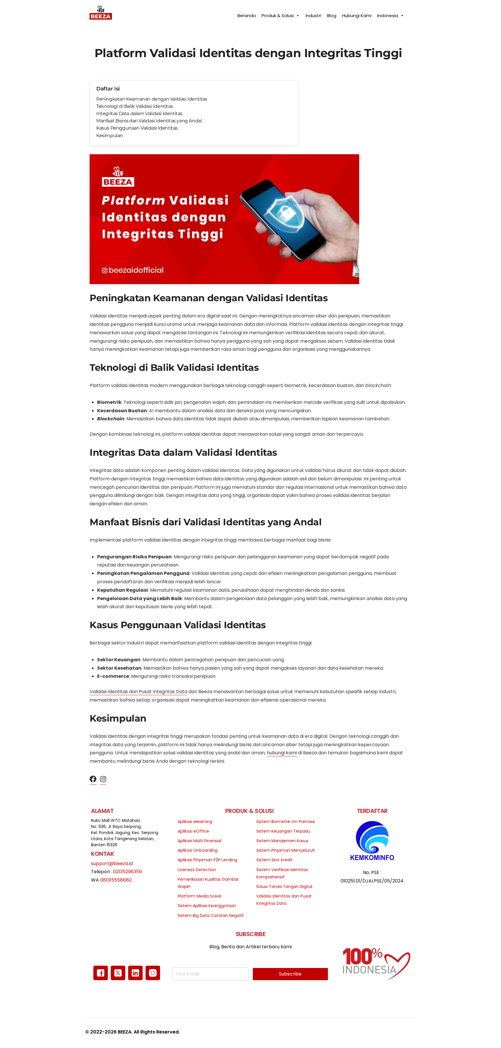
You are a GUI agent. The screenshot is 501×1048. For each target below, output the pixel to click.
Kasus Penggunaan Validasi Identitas (137, 128)
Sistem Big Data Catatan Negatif (211, 915)
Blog (331, 14)
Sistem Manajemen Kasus (282, 841)
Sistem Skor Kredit (274, 860)
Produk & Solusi (278, 14)
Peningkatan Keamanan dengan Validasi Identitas (151, 99)
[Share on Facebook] (93, 779)
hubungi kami (282, 752)
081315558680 (116, 880)
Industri (313, 14)
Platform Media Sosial (199, 896)
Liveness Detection (197, 870)
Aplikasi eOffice (193, 831)
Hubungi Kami (356, 14)
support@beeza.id (112, 863)
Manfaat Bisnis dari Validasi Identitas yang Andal (149, 120)
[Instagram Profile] (103, 779)
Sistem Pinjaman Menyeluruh (285, 850)
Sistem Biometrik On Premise (285, 821)
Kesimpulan (109, 135)
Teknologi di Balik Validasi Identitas (134, 106)
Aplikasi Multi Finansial (199, 841)
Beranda (246, 14)
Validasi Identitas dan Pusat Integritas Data (138, 691)
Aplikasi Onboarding (197, 850)
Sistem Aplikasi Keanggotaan (207, 906)
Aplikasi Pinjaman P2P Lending (207, 860)
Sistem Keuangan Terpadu (283, 831)
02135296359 (127, 871)
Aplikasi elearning (195, 821)
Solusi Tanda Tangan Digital (284, 886)
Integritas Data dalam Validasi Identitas (139, 113)
